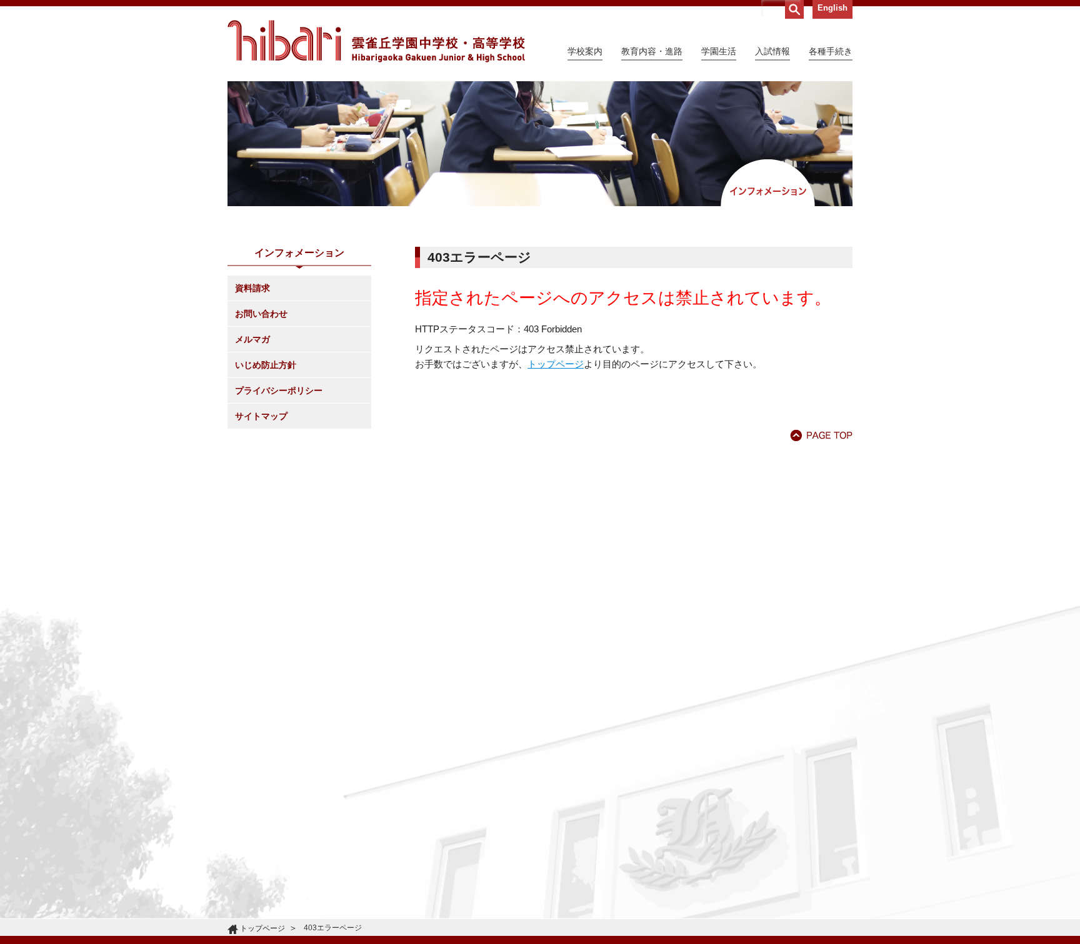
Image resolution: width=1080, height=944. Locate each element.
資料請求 (252, 288)
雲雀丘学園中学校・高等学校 (376, 41)
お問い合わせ (261, 314)
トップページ (556, 364)
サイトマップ (261, 416)
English (833, 7)
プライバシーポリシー (278, 390)
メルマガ (252, 339)
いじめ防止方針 (265, 365)
